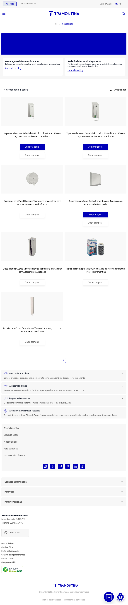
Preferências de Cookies (74, 600)
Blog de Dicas (11, 435)
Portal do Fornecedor (10, 551)
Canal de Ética (7, 547)
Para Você (10, 4)
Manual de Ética (7, 544)
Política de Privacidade (51, 600)
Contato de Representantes (13, 555)
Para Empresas (7, 559)
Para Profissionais (28, 4)
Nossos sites (10, 441)
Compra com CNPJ (8, 562)
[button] (120, 597)
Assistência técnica (14, 455)
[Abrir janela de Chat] (109, 597)
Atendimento (106, 4)
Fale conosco (11, 448)
